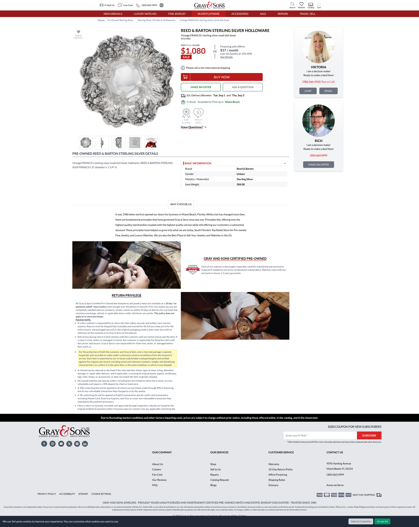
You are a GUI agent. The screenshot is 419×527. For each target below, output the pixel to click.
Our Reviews (159, 479)
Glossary (273, 485)
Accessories (239, 13)
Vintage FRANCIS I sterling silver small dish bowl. (205, 20)
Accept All (382, 521)
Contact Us (335, 452)
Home (101, 20)
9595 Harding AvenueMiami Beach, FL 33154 (340, 466)
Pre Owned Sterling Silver (120, 20)
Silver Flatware (208, 13)
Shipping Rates (276, 479)
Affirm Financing (277, 474)
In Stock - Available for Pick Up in (213, 101)
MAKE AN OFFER (201, 87)
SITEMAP (83, 493)
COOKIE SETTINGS (101, 493)
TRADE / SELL (307, 13)
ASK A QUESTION (243, 87)
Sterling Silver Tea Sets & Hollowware (156, 20)
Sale (263, 13)
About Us (157, 464)
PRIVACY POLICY (46, 493)
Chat (308, 90)
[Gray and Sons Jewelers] (209, 5)
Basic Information (198, 163)
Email (328, 90)
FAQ (154, 485)
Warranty (273, 464)
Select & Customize (361, 521)
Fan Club (157, 474)
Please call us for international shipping (208, 67)
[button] (86, 143)
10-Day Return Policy (280, 469)
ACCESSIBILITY (67, 493)
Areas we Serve (335, 485)
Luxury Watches (145, 13)
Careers (156, 469)
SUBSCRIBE (369, 435)
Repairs (283, 13)
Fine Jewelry (177, 13)
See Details (226, 57)
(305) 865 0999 (335, 474)
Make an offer (318, 164)
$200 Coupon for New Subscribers (355, 426)
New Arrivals (113, 13)
